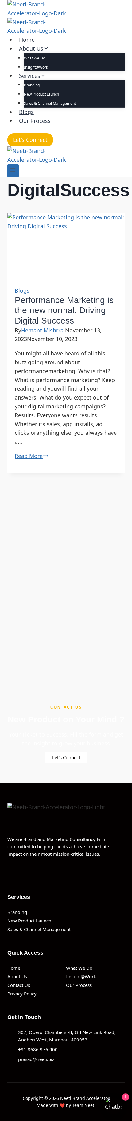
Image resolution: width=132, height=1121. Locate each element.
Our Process (35, 120)
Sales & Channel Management (50, 103)
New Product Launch (41, 94)
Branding (32, 85)
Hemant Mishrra (42, 330)
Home (27, 39)
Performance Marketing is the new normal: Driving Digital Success (64, 310)
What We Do (34, 58)
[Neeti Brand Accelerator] (66, 17)
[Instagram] (38, 872)
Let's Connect (30, 139)
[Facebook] (9, 872)
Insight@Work (36, 67)
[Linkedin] (23, 872)
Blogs (26, 112)
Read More (31, 456)
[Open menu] (13, 170)
